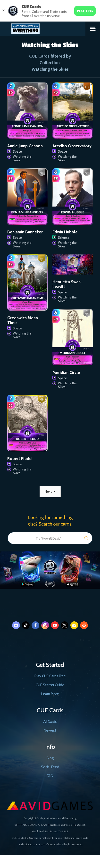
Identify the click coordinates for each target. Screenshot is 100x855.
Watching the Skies (22, 158)
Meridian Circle (66, 372)
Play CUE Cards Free (50, 676)
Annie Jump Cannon (25, 145)
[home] (42, 28)
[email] (74, 625)
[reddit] (84, 625)
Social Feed (50, 767)
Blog (50, 758)
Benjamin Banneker (25, 232)
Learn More (50, 694)
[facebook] (35, 625)
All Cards (50, 721)
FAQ (50, 776)
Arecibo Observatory (72, 145)
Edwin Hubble (65, 232)
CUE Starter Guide (50, 685)
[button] (92, 29)
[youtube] (55, 625)
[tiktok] (26, 625)
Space (17, 151)
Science (63, 237)
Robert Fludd (19, 458)
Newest (50, 730)
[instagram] (45, 625)
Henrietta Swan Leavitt (66, 284)
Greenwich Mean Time (22, 320)
